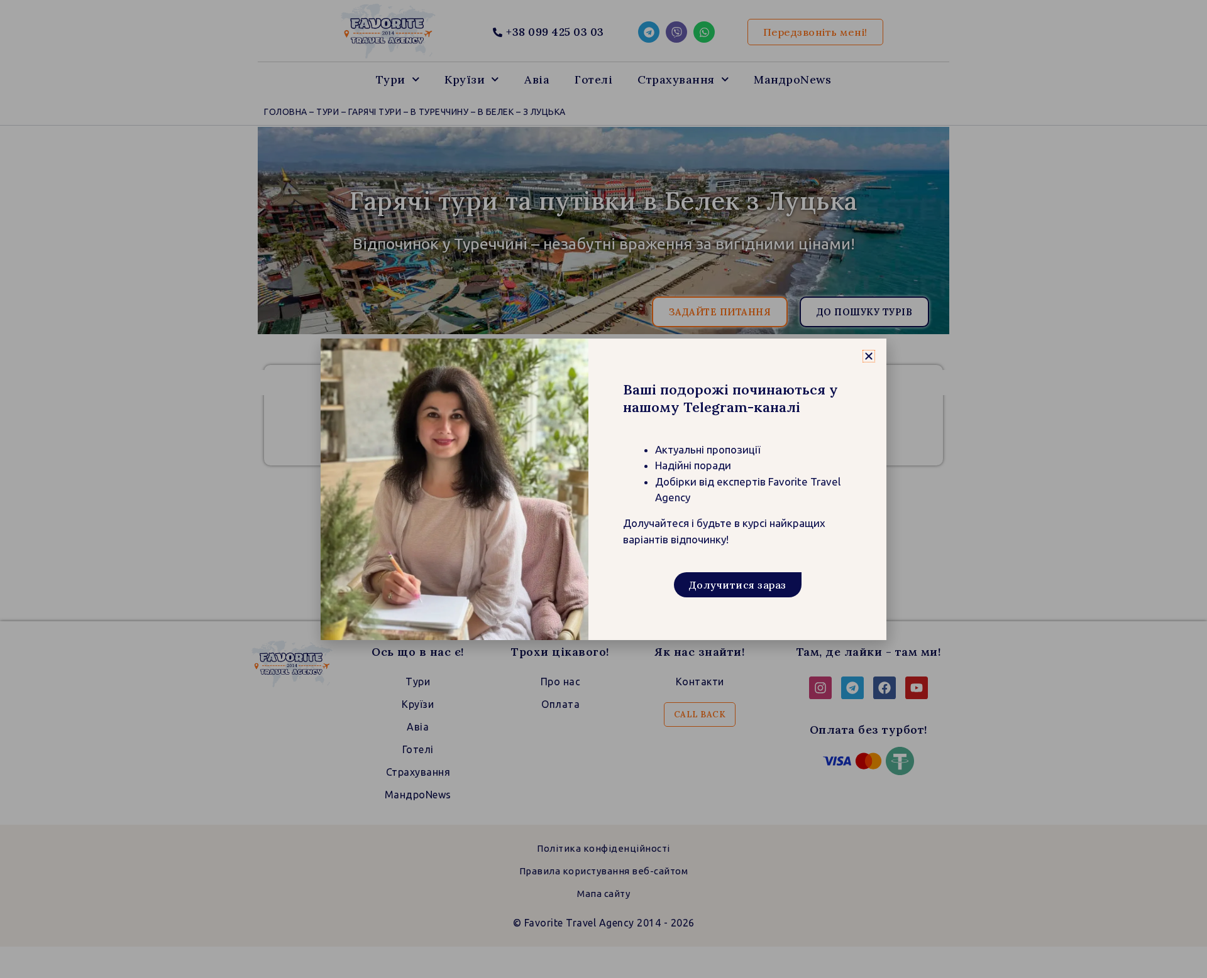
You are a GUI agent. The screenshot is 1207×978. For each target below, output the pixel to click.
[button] (869, 356)
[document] (603, 489)
